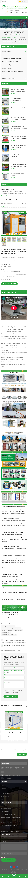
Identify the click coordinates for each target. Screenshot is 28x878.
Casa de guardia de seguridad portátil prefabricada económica (18, 147)
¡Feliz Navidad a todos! (7, 189)
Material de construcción (8, 78)
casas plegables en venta (8, 626)
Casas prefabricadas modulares (9, 825)
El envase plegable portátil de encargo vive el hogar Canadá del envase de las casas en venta (14, 733)
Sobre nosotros (5, 794)
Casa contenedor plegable (8, 814)
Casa (7, 35)
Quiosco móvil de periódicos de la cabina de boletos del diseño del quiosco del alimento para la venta (19, 137)
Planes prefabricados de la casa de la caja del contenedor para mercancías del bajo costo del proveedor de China (19, 128)
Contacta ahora (8, 284)
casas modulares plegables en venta (11, 628)
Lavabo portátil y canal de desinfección (12, 72)
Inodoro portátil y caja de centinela (11, 58)
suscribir (22, 754)
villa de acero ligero (7, 65)
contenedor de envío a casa (8, 823)
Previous (23, 706)
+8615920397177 (9, 778)
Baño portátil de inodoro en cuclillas (17, 175)
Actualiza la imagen (10, 857)
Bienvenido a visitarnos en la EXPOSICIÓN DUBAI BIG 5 (14, 200)
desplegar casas (6, 632)
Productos (4, 788)
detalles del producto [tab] (9, 292)
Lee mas (13, 93)
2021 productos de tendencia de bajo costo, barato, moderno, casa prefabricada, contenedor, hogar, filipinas (19, 109)
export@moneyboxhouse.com (18, 12)
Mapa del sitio (5, 796)
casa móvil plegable (7, 630)
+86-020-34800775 (10, 772)
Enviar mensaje (11, 697)
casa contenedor (6, 51)
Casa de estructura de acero (9, 75)
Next (26, 706)
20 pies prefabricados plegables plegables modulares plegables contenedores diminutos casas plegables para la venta (13, 648)
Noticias (3, 791)
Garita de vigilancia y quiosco (10, 61)
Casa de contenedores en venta (10, 831)
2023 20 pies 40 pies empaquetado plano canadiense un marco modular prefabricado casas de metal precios (18, 100)
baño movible (5, 811)
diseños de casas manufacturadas (10, 817)
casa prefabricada (7, 55)
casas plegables (18, 630)
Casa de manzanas (7, 68)
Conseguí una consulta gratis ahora (14, 875)
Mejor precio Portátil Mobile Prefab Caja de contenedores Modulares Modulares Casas (18, 119)
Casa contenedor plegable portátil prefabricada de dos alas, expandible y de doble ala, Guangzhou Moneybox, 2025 (19, 90)
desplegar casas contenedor (9, 634)
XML (2, 799)
